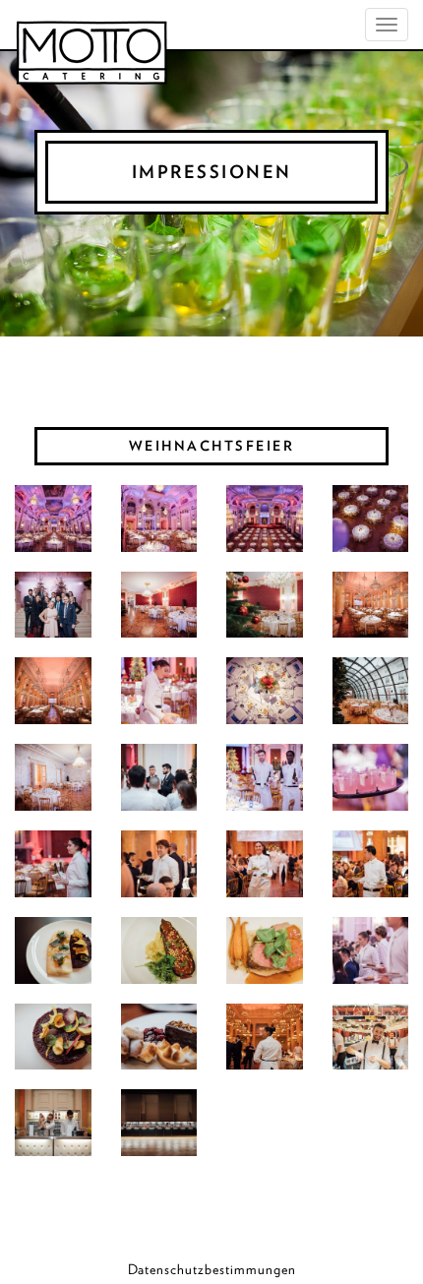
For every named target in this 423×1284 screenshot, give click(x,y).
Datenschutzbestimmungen (212, 1269)
